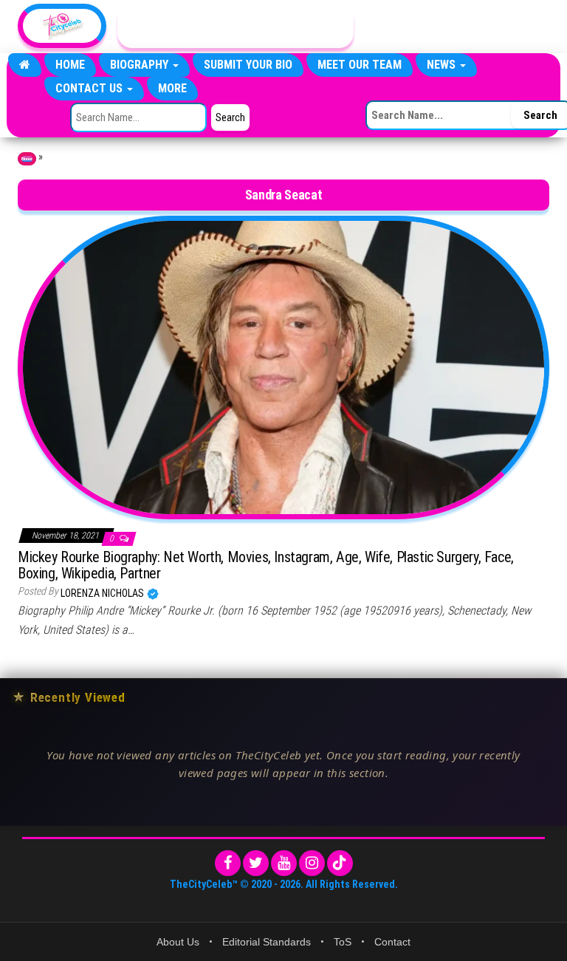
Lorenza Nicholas (103, 593)
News (442, 65)
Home (70, 65)
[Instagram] (312, 863)
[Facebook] (228, 863)
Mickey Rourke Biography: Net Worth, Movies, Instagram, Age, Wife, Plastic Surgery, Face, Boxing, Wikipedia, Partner (266, 565)
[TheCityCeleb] (24, 65)
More (172, 88)
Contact (392, 942)
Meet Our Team (359, 65)
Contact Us (90, 88)
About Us (178, 942)
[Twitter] (256, 863)
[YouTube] (284, 863)
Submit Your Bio (248, 65)
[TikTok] (340, 863)
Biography (140, 65)
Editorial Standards (266, 942)
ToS (342, 942)
